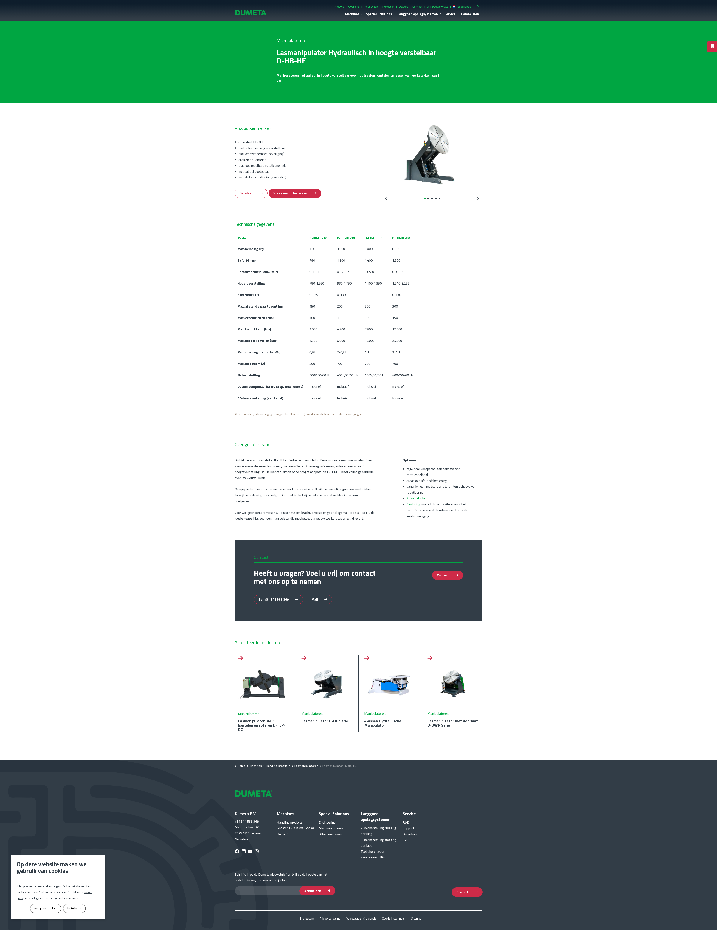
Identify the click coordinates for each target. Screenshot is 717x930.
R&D (406, 822)
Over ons (354, 6)
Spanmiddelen (416, 498)
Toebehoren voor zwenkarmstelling (373, 854)
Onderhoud (410, 834)
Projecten (388, 6)
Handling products (289, 822)
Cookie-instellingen (393, 918)
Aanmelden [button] (313, 890)
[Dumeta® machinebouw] (250, 12)
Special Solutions (379, 13)
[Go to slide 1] (425, 198)
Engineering (327, 822)
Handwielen (470, 13)
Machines (352, 13)
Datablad (247, 193)
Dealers (403, 6)
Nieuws (339, 6)
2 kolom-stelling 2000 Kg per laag (378, 830)
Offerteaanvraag (437, 6)
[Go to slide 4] (436, 198)
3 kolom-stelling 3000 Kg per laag (378, 842)
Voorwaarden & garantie (361, 918)
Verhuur (282, 834)
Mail (315, 599)
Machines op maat (331, 828)
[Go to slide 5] (439, 198)
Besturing (413, 504)
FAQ (406, 839)
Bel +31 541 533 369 (274, 599)
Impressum (307, 918)
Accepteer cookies (45, 908)
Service (449, 13)
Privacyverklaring (330, 918)
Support (408, 828)
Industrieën (371, 6)
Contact (417, 6)
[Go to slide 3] (432, 198)
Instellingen (74, 908)
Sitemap (416, 918)
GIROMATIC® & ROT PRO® (295, 828)
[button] (432, 155)
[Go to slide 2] (428, 198)
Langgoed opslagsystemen (418, 13)
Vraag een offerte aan (290, 193)
